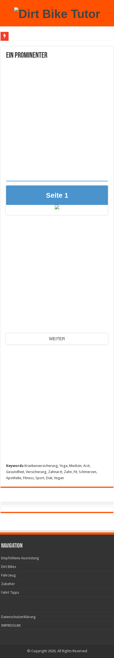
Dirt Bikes (8, 567)
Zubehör (8, 584)
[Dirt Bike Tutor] (57, 13)
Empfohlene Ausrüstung (20, 558)
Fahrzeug (8, 575)
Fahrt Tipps (10, 592)
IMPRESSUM (10, 625)
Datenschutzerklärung (18, 617)
